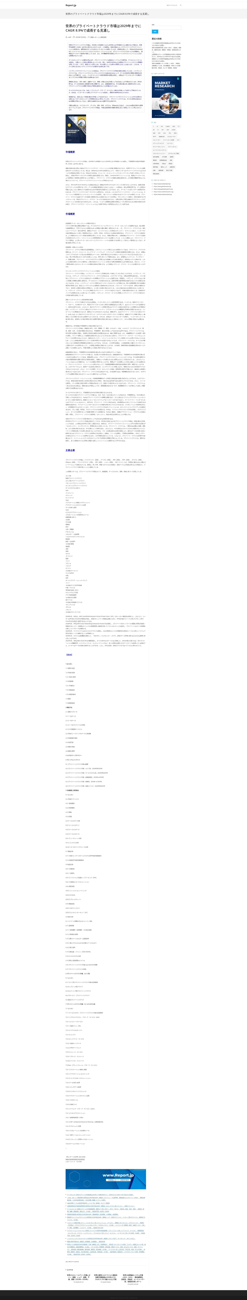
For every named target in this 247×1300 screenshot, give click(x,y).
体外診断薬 (156, 157)
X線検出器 (161, 136)
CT (178, 126)
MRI (154, 133)
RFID (175, 133)
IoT (163, 130)
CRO (174, 126)
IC (158, 130)
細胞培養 (172, 167)
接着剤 (171, 157)
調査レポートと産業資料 (98, 37)
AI (157, 126)
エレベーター (156, 140)
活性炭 (164, 163)
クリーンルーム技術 (168, 140)
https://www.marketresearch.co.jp (163, 192)
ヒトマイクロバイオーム (159, 150)
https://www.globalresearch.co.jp (163, 189)
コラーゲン (170, 143)
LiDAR (173, 130)
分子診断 (164, 157)
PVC (170, 133)
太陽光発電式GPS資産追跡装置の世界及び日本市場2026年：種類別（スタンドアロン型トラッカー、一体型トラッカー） (101, 1206)
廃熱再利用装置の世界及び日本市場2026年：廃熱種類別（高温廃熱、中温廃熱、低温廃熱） (93, 1214)
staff (69, 37)
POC (164, 133)
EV (154, 130)
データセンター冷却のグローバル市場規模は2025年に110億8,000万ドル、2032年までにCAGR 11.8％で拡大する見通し (100, 1195)
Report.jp (71, 5)
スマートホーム (172, 147)
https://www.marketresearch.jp (163, 194)
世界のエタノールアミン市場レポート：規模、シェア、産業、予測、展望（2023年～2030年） (78, 1277)
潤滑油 (170, 163)
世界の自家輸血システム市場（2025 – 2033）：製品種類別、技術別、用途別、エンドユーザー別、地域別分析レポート (133, 1278)
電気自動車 (156, 174)
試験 (154, 170)
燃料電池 (155, 167)
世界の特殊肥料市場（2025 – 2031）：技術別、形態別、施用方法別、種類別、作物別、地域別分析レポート (166, 50)
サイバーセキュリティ (159, 147)
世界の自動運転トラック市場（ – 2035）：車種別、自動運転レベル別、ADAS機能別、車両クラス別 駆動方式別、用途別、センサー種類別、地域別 (166, 66)
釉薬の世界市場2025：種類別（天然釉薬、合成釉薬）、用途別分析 (86, 1241)
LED (168, 130)
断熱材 (155, 160)
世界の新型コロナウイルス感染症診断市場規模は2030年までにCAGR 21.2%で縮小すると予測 (105, 1277)
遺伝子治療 (169, 170)
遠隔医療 (161, 170)
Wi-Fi (154, 136)
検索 (153, 24)
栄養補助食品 (163, 160)
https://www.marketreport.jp (162, 184)
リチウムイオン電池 (173, 153)
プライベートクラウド (73, 1261)
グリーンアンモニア (158, 143)
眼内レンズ (164, 167)
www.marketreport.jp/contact (75, 1159)
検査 (171, 160)
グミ (178, 140)
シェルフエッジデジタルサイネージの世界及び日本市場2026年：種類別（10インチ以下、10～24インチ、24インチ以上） (101, 1238)
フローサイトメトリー (159, 153)
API (162, 126)
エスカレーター (171, 136)
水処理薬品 (156, 163)
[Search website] (181, 5)
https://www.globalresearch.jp (162, 186)
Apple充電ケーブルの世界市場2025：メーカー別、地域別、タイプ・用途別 (88, 1203)
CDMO (168, 126)
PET (159, 133)
